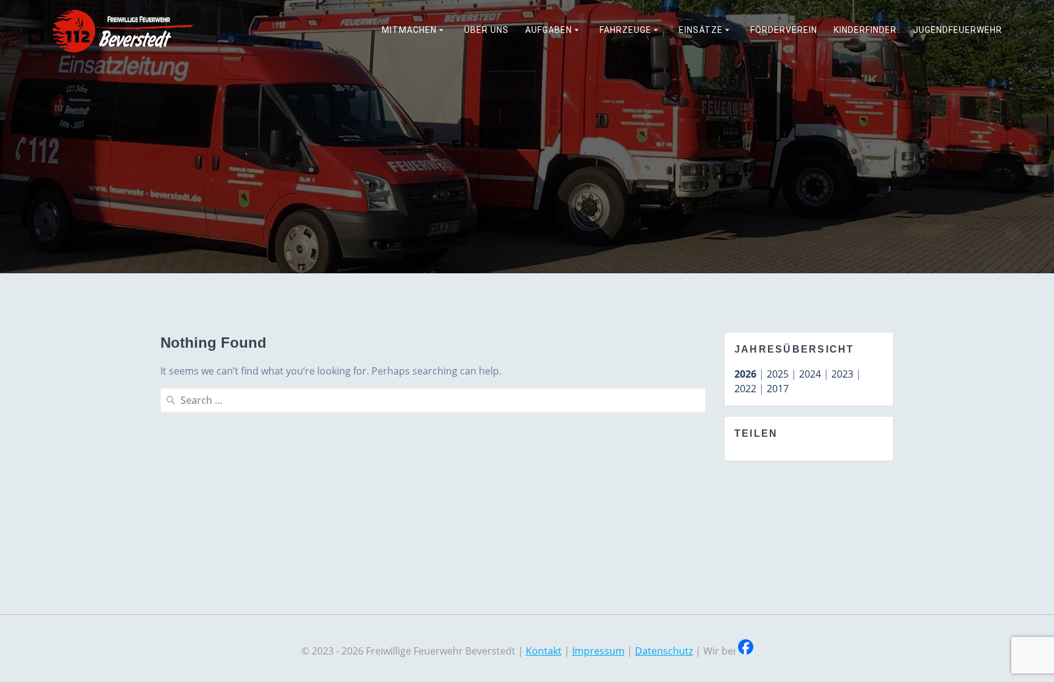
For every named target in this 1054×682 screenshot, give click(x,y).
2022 (745, 388)
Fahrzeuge (625, 30)
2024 (810, 374)
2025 (778, 374)
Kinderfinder (865, 30)
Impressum (598, 651)
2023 (842, 374)
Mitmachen (409, 30)
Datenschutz (664, 651)
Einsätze (701, 30)
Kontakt (544, 651)
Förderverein (783, 30)
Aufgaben (548, 30)
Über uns (486, 30)
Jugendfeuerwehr (957, 30)
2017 (778, 388)
